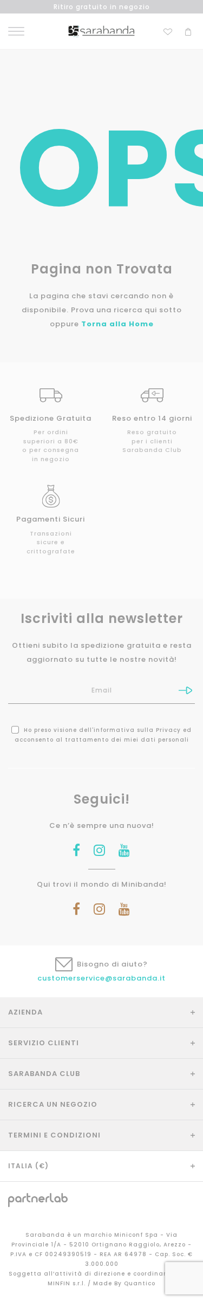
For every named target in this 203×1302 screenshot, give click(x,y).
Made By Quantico (124, 1283)
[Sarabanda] (101, 31)
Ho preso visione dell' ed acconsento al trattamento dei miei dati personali (103, 735)
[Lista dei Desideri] (167, 30)
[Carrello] (188, 30)
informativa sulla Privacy (137, 730)
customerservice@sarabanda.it (101, 978)
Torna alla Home (117, 324)
